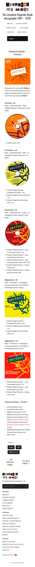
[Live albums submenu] (28, 27)
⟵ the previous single (10, 462)
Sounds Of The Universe (20, 419)
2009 (18, 447)
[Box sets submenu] (14, 32)
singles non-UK (13, 452)
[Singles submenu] (13, 23)
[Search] (26, 486)
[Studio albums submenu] (27, 23)
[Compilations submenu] (16, 27)
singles (11, 447)
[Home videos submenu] (27, 32)
